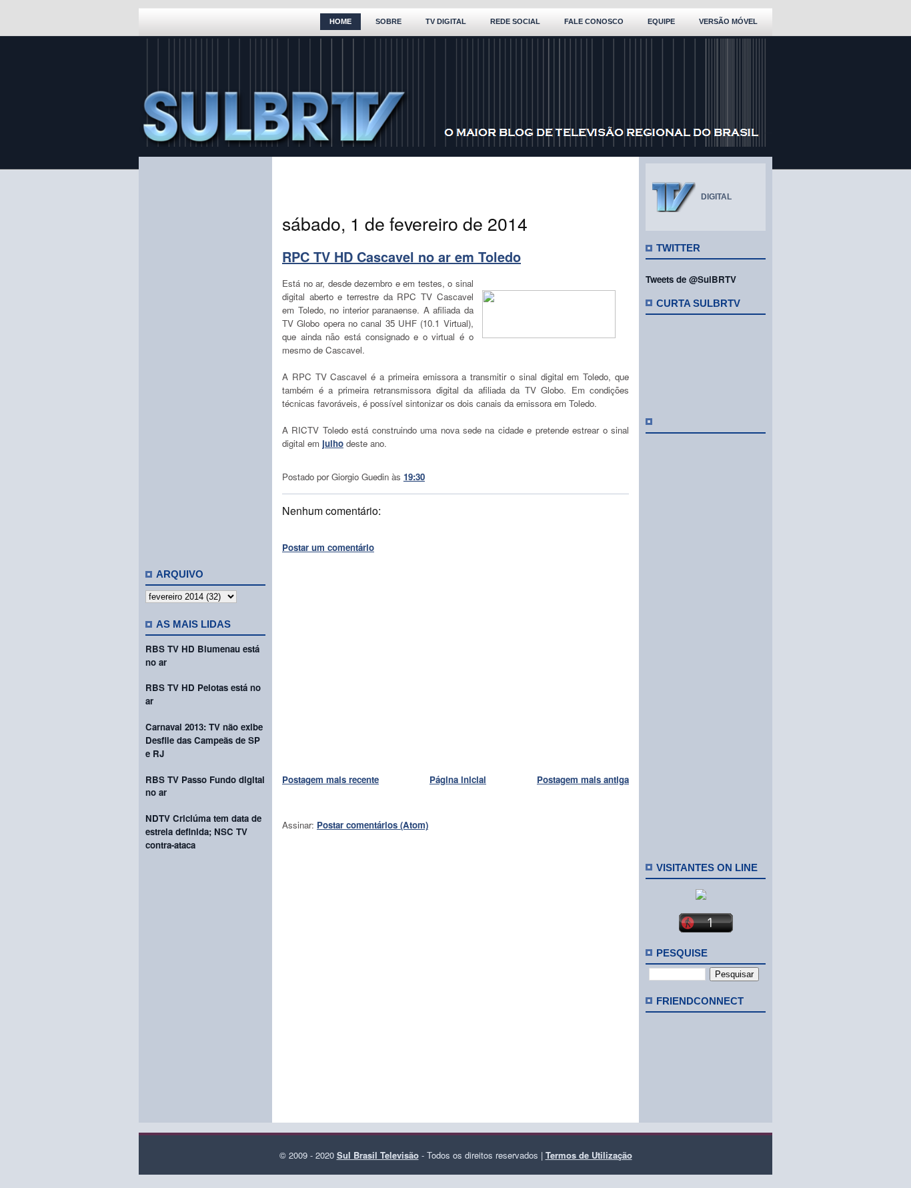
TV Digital (445, 21)
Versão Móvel (728, 21)
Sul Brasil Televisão (378, 1155)
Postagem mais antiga (583, 779)
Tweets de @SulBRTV (691, 279)
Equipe (661, 21)
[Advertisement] (205, 357)
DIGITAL (716, 196)
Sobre (388, 21)
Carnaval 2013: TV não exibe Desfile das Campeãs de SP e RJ (204, 740)
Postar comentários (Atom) (372, 824)
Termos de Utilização (589, 1155)
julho (332, 443)
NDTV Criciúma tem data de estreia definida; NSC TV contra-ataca (203, 831)
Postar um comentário (328, 547)
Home (340, 21)
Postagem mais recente (330, 779)
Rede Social (515, 21)
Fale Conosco (594, 21)
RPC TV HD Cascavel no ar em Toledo (401, 256)
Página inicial (457, 779)
